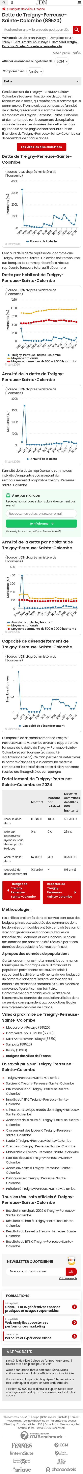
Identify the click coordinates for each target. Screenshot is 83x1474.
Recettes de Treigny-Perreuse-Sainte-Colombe (59, 892)
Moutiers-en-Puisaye (32, 37)
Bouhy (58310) (16, 1050)
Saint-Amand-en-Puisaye (31, 42)
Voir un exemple (68, 1278)
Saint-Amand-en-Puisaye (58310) (31, 1038)
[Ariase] (22, 1469)
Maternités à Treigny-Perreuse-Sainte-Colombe (42, 1152)
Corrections (51, 1424)
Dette (8, 81)
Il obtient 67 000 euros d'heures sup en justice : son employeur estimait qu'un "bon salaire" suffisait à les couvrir (40, 1392)
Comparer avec (13, 71)
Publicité (62, 1417)
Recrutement (14, 1421)
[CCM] (61, 1445)
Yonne (40, 9)
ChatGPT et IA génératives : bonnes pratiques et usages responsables (32, 1307)
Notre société (48, 1417)
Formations (17, 1296)
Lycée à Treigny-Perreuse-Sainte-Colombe (38, 1140)
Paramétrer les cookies (63, 1421)
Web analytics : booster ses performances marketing (26, 1323)
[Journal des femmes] (22, 1445)
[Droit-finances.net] (61, 1453)
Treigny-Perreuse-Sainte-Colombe (32, 1077)
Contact (74, 1417)
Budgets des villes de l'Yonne (28, 1055)
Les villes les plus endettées (41, 147)
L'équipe (34, 1417)
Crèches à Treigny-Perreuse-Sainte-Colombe (40, 1146)
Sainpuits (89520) (19, 1044)
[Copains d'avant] (22, 1461)
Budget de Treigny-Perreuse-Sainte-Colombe (23, 890)
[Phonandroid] (61, 1469)
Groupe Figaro (26, 1428)
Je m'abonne (39, 523)
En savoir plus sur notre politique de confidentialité (33, 531)
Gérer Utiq (9, 1424)
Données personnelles (36, 1421)
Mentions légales (69, 1424)
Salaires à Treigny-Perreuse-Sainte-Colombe (40, 1083)
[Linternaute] (22, 1453)
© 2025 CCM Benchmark (51, 1428)
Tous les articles (26, 1424)
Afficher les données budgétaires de (27, 61)
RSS (40, 1424)
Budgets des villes (20, 9)
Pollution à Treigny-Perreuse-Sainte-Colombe (40, 1188)
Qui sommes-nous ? (16, 1417)
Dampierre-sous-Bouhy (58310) (30, 1033)
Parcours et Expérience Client (28, 1337)
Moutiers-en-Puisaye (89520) (28, 1027)
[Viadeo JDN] (61, 1461)
